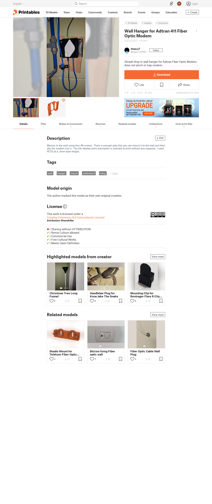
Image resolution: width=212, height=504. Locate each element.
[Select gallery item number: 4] (69, 288)
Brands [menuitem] (128, 12)
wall (50, 173)
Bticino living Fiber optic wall (102, 353)
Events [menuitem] (141, 12)
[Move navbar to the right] (181, 12)
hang (103, 173)
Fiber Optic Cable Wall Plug (145, 353)
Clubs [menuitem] (79, 12)
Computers (163, 23)
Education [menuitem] (171, 12)
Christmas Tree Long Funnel (63, 295)
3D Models (132, 23)
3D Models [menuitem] (52, 12)
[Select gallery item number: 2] (64, 288)
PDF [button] (161, 138)
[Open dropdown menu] (196, 31)
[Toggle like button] (51, 301)
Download (163, 74)
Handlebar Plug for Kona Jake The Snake (104, 295)
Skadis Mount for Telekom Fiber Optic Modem (63, 353)
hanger (61, 173)
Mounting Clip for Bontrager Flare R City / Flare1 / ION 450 (146, 295)
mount (74, 173)
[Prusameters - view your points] (179, 3)
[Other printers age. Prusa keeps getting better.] (161, 107)
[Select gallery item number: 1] (61, 288)
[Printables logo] (26, 12)
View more (158, 256)
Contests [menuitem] (113, 12)
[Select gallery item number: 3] (67, 288)
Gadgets (148, 23)
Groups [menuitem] (155, 12)
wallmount (89, 173)
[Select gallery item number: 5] (151, 288)
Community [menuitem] (95, 12)
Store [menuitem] (67, 12)
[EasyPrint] (171, 4)
